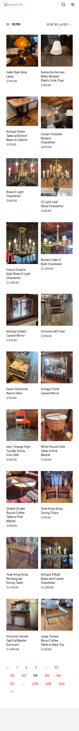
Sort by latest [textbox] (57, 24)
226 (62, 684)
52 (12, 676)
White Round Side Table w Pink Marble (53, 451)
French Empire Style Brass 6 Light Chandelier (18, 273)
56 (58, 676)
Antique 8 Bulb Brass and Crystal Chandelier (52, 578)
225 (48, 684)
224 (35, 684)
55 (47, 676)
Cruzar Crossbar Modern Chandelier (51, 138)
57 (12, 684)
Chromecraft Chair (53, 331)
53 (24, 676)
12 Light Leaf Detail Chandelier (52, 204)
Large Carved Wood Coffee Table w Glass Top (52, 640)
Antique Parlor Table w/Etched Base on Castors (17, 136)
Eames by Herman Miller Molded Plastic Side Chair (53, 76)
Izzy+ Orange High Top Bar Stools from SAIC (18, 451)
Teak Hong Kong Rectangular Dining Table (17, 578)
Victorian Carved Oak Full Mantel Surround (17, 640)
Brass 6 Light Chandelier (15, 194)
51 (56, 668)
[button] (15, 24)
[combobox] (53, 25)
